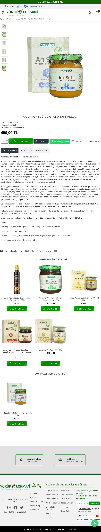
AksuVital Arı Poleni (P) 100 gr (51, 350)
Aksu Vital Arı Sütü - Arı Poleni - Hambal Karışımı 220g (51, 299)
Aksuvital (13, 251)
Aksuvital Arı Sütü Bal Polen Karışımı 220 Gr (17, 414)
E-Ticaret (52, 529)
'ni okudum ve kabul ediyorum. (88, 510)
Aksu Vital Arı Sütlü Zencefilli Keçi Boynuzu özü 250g (17, 299)
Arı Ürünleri (9, 19)
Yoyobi (37, 529)
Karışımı (48, 251)
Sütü (27, 251)
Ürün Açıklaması (10, 150)
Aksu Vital (12, 125)
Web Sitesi (30, 529)
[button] (11, 67)
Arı (21, 251)
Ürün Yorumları (42, 150)
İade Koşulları (26, 150)
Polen (39, 251)
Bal (33, 251)
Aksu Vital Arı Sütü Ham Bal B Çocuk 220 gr (84, 299)
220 (55, 251)
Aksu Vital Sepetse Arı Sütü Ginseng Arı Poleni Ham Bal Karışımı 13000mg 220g (17, 352)
